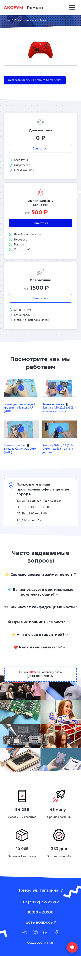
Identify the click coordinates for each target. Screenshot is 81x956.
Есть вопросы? (40, 922)
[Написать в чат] (72, 947)
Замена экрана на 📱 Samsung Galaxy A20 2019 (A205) (20, 449)
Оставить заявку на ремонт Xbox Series (34, 80)
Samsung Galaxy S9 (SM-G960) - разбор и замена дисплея (57, 449)
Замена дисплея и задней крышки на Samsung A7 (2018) (19, 408)
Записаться (40, 148)
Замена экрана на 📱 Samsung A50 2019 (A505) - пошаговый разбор (59, 408)
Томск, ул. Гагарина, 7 (40, 890)
